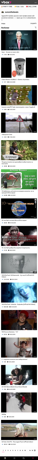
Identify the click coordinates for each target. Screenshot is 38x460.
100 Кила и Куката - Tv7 (10, 332)
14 (30, 450)
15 (32, 450)
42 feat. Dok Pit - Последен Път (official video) (17, 442)
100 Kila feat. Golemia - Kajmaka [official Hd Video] (18, 304)
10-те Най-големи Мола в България (14, 220)
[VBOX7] (6, 2)
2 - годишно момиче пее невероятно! (14, 359)
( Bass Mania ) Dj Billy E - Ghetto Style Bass (15, 79)
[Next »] (35, 450)
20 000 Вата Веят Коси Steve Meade (14, 387)
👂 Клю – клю (19, 6)
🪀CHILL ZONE (31, 6)
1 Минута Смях (7, 134)
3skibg (4, 414)
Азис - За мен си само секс (10, 52)
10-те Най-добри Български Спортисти (16, 248)
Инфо (3, 23)
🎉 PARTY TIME (6, 6)
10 (25, 450)
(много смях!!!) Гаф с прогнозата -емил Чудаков (18, 107)
